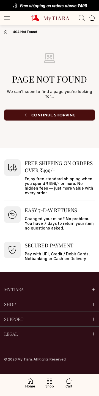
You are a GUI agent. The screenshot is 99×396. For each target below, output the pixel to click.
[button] (92, 18)
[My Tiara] (49, 18)
